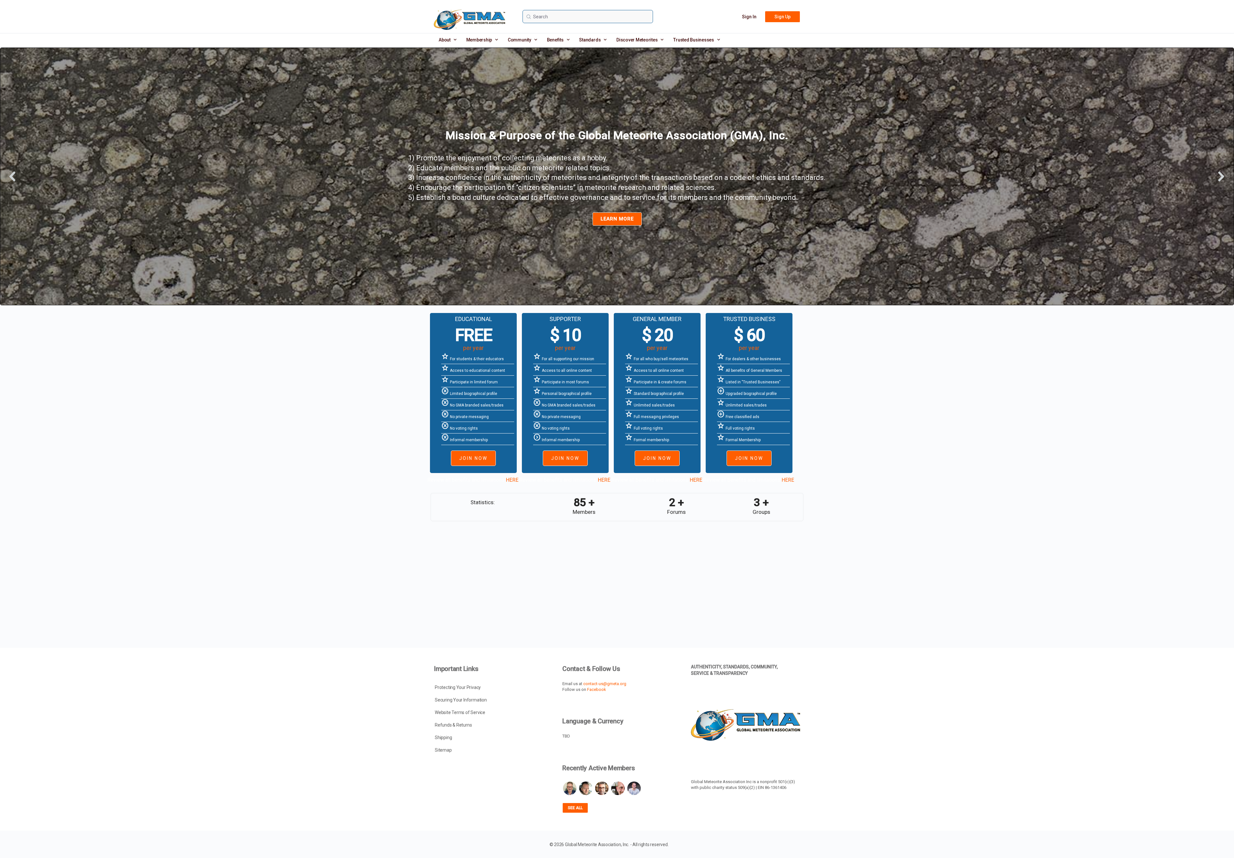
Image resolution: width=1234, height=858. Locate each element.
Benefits (555, 39)
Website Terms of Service (460, 712)
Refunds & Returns (453, 725)
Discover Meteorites (636, 39)
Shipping (443, 737)
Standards (590, 39)
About (445, 39)
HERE (512, 480)
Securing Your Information (461, 699)
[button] (13, 176)
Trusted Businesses (693, 39)
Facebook (596, 689)
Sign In (749, 16)
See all (575, 808)
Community (519, 39)
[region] (617, 176)
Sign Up (782, 16)
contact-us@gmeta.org (604, 683)
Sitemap (443, 750)
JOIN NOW (473, 458)
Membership (479, 39)
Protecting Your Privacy (458, 687)
